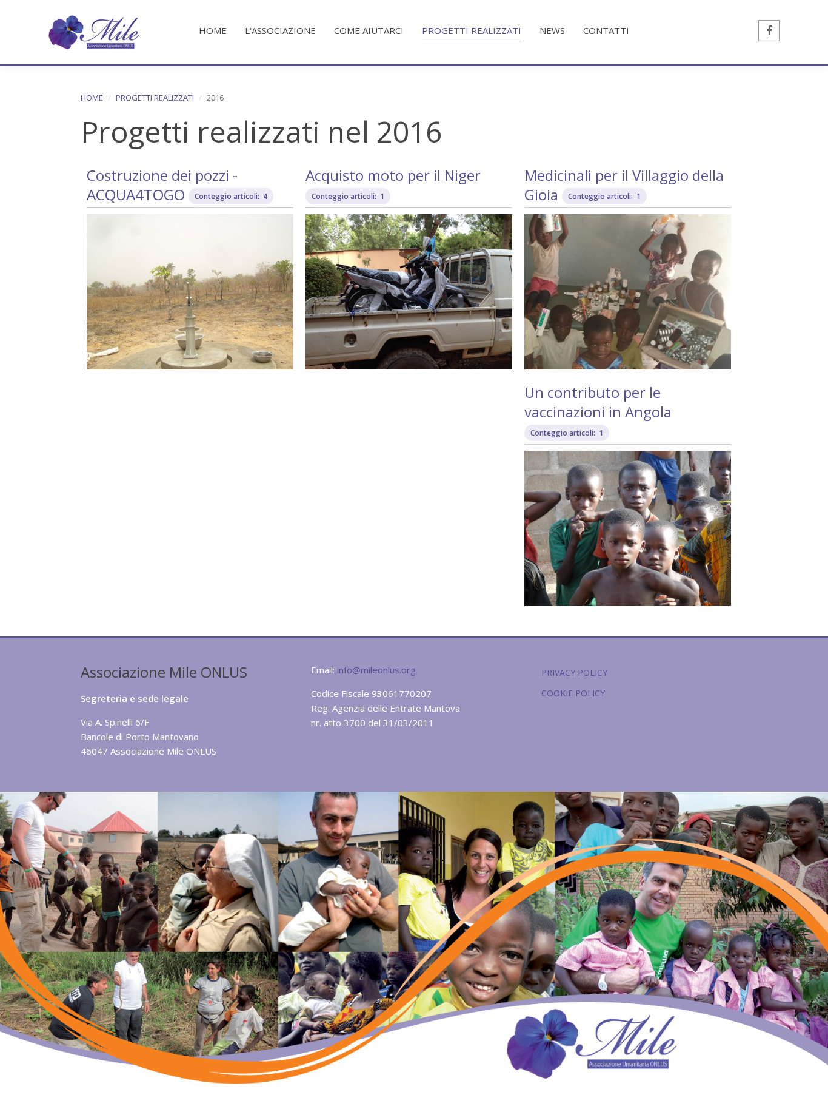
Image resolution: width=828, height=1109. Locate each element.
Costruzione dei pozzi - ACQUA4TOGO (162, 184)
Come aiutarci (369, 30)
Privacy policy (574, 672)
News (552, 30)
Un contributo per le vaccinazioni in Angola (598, 402)
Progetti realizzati (471, 30)
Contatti (606, 30)
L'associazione (280, 30)
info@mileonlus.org (376, 670)
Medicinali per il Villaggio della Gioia (624, 184)
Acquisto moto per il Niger (393, 175)
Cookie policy (573, 693)
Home (213, 30)
